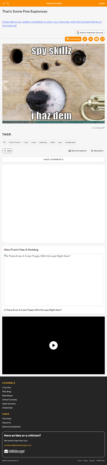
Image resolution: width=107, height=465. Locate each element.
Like (9, 150)
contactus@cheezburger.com (17, 445)
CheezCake (7, 407)
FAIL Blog (6, 391)
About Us (6, 422)
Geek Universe (9, 403)
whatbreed (70, 142)
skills (52, 142)
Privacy (85, 461)
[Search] (7, 3)
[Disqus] (53, 205)
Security (92, 461)
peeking (43, 142)
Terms (80, 461)
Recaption (98, 150)
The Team (6, 418)
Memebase (7, 395)
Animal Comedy (54, 3)
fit (4, 142)
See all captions (79, 150)
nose (33, 142)
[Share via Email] (102, 39)
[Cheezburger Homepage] (53, 452)
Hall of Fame (14, 142)
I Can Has (6, 387)
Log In (102, 3)
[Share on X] (90, 39)
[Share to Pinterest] (96, 39)
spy (60, 142)
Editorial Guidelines (11, 426)
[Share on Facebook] (84, 39)
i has (26, 142)
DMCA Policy (101, 461)
